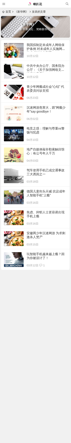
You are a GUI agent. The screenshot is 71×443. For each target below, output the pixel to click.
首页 (8, 11)
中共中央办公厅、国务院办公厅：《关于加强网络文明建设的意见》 (45, 69)
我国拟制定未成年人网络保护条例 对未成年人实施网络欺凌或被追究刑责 (46, 48)
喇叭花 (37, 4)
